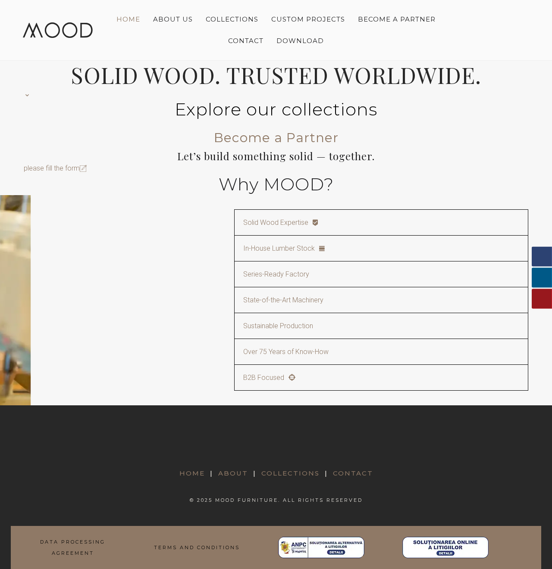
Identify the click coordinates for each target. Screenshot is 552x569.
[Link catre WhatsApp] (306, 445)
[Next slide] (516, 124)
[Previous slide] (36, 124)
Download (300, 41)
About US (173, 19)
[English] (499, 38)
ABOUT (233, 473)
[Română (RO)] (498, 21)
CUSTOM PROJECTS (308, 19)
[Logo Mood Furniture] (58, 30)
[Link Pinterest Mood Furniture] (276, 445)
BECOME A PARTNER (397, 19)
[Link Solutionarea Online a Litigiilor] (445, 547)
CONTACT (353, 473)
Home (128, 19)
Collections (232, 19)
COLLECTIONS (290, 473)
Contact (245, 41)
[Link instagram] (247, 445)
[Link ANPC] (321, 547)
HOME (192, 473)
